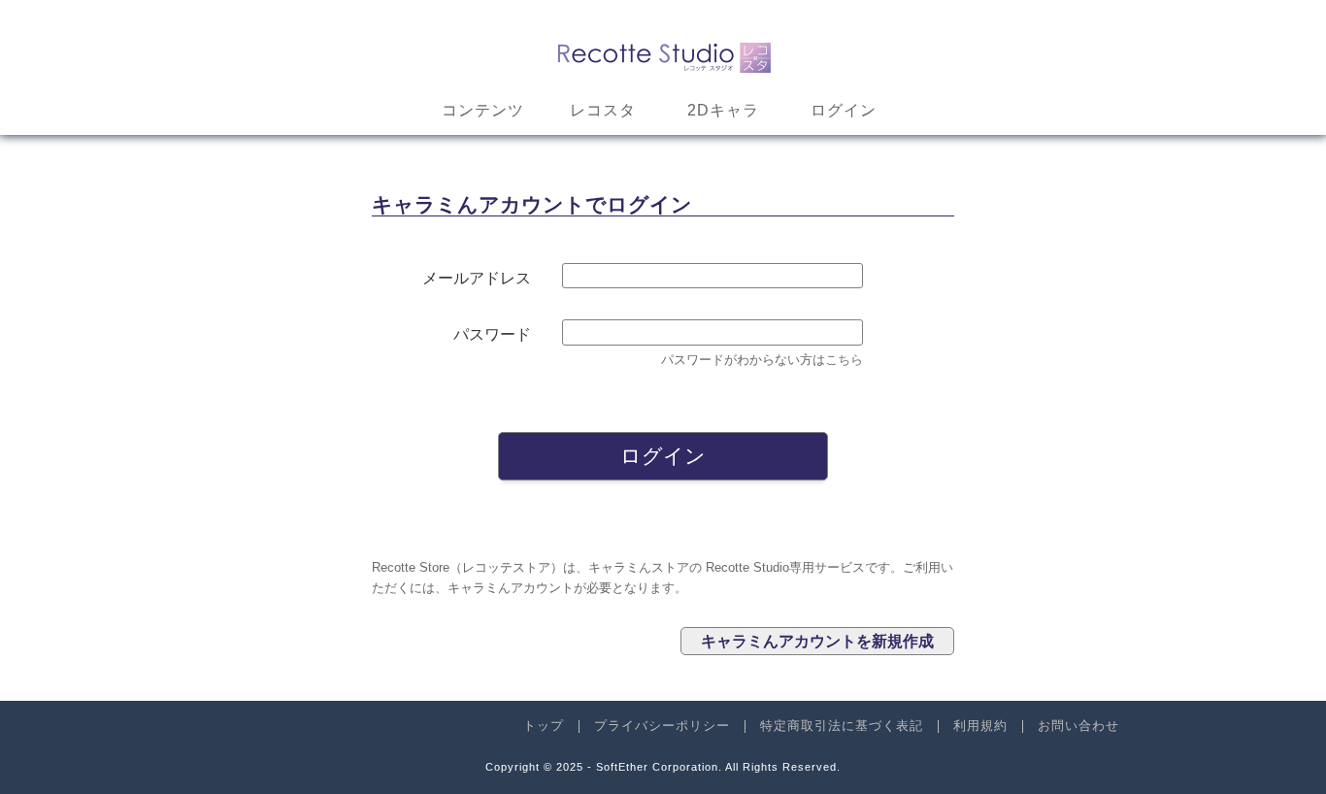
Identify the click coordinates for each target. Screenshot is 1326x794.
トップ (543, 725)
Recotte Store (663, 54)
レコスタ (603, 110)
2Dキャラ (723, 110)
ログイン (844, 110)
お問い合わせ (1078, 725)
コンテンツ (483, 110)
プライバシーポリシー (662, 725)
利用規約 (980, 725)
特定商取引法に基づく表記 (841, 725)
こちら (844, 359)
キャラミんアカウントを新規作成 (817, 641)
